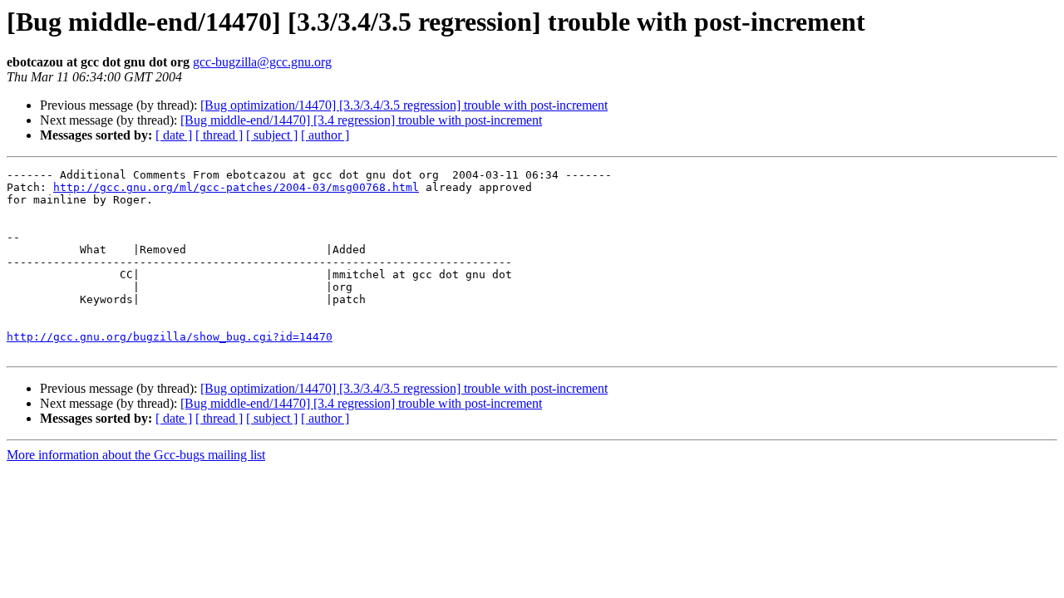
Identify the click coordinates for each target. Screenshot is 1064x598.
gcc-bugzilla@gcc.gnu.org (262, 62)
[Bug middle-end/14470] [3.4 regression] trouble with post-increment (361, 120)
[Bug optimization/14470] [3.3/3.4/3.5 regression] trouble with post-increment (404, 105)
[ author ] (325, 135)
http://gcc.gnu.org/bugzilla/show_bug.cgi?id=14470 (169, 337)
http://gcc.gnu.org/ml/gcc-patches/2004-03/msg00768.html (236, 187)
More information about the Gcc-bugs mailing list (136, 455)
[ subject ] (272, 135)
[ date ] (173, 135)
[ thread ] (219, 135)
